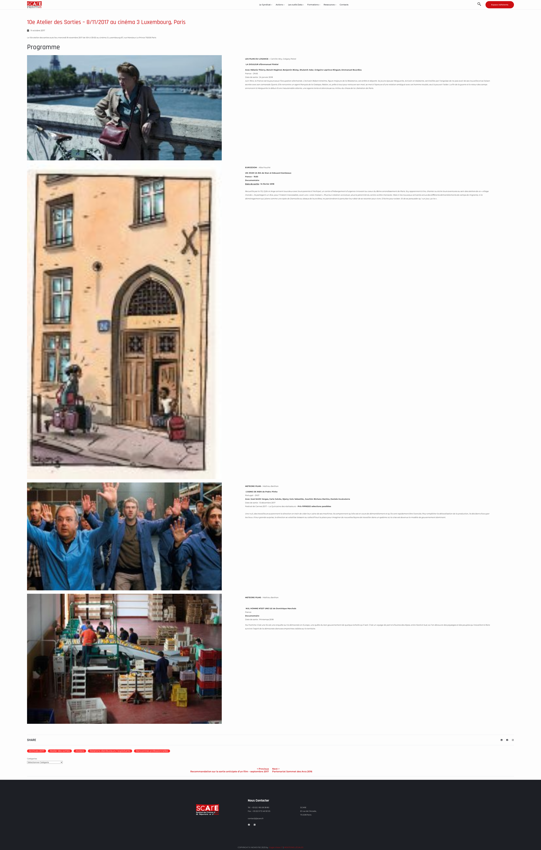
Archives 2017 (36, 751)
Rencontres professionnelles (152, 751)
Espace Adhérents (499, 5)
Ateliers (80, 751)
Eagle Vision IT (276, 847)
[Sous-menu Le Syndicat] (271, 4)
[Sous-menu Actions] (284, 4)
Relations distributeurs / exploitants (110, 751)
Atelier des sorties (60, 751)
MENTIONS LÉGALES (293, 847)
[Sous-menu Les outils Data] (303, 4)
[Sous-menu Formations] (319, 4)
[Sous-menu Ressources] (335, 4)
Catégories (32, 758)
